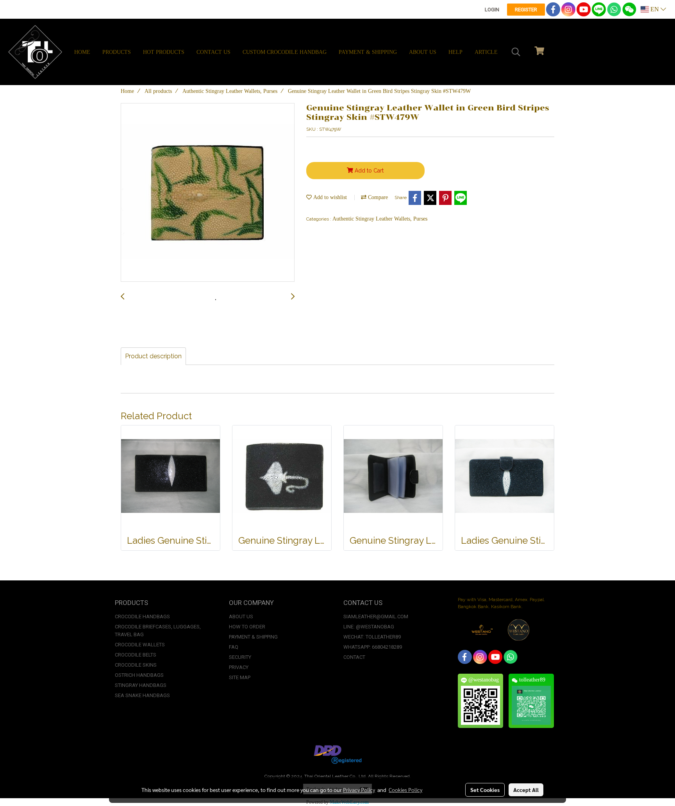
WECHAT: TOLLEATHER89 (372, 637)
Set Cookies (485, 789)
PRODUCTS (116, 52)
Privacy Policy (359, 789)
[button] (516, 51)
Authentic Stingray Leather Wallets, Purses (379, 219)
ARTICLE (486, 52)
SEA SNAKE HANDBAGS (142, 695)
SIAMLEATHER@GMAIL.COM (375, 616)
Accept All (526, 789)
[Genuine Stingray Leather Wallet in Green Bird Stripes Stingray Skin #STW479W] (207, 192)
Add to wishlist (329, 197)
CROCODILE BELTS (135, 655)
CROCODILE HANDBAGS (142, 616)
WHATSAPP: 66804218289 (372, 647)
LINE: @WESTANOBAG (368, 627)
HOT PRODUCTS (163, 52)
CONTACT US (213, 52)
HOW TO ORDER (247, 627)
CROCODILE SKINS (136, 665)
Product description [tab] (153, 356)
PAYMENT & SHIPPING (368, 52)
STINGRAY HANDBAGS (140, 685)
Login (492, 9)
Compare (377, 197)
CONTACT (354, 657)
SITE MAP (239, 677)
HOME (82, 52)
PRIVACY (238, 667)
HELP (455, 52)
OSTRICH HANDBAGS (139, 675)
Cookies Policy (405, 789)
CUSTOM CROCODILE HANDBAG (285, 52)
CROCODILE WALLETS (140, 645)
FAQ (233, 647)
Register (526, 9)
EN (655, 9)
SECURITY (240, 657)
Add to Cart (368, 170)
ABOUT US (422, 52)
